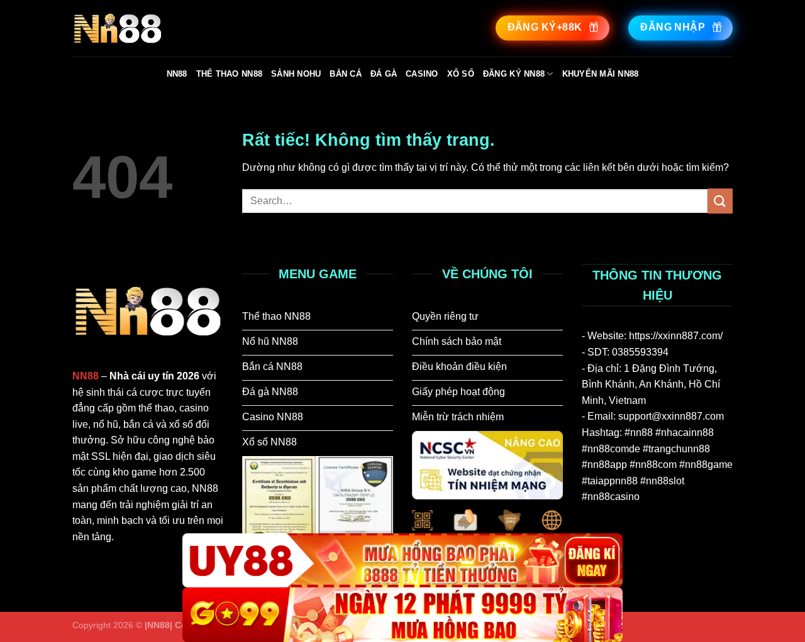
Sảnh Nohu (296, 74)
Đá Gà (383, 74)
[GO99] (402, 614)
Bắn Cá (346, 74)
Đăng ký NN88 (514, 74)
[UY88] (402, 560)
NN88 (177, 74)
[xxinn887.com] (168, 28)
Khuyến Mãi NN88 (600, 74)
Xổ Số (460, 74)
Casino (422, 74)
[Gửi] (720, 200)
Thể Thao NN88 (229, 74)
